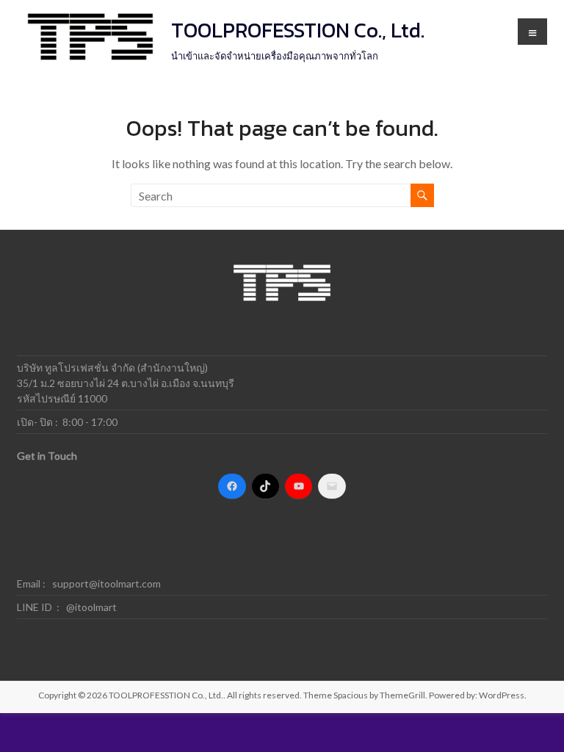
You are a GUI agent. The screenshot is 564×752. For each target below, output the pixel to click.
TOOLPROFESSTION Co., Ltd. (297, 30)
